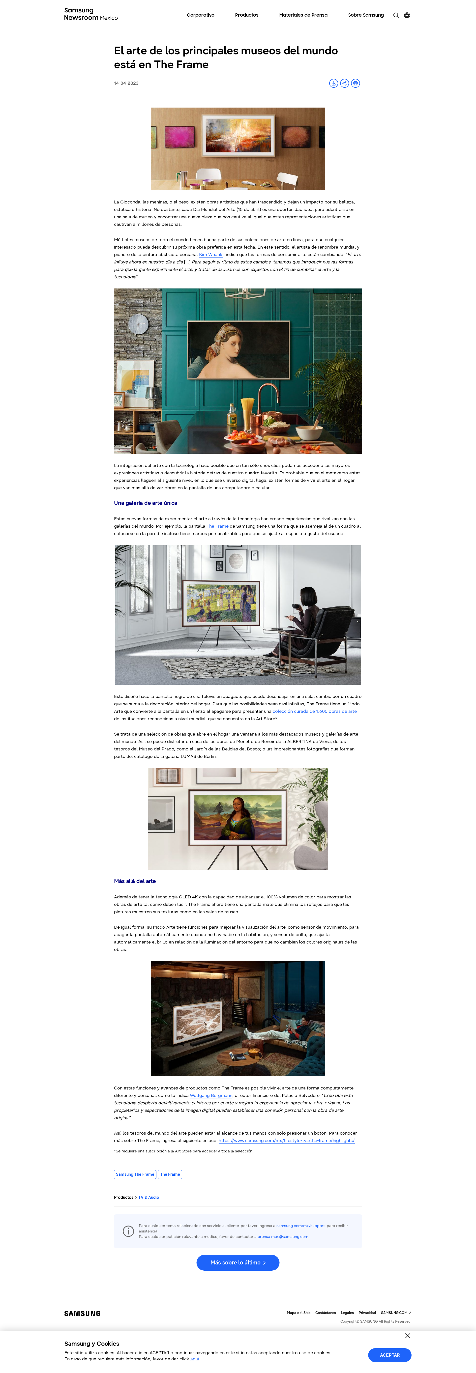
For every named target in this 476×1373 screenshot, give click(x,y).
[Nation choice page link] (407, 15)
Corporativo (200, 15)
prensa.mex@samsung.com (283, 1236)
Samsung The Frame (135, 1174)
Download (333, 83)
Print (355, 83)
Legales (347, 1313)
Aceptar (390, 1355)
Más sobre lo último (235, 1262)
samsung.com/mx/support (300, 1225)
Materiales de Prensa (303, 15)
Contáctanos (325, 1313)
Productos (247, 15)
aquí (194, 1359)
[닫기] (408, 1336)
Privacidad (367, 1313)
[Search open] (396, 15)
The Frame (170, 1174)
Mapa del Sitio (298, 1313)
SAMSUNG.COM (394, 1313)
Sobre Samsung (366, 15)
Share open (344, 83)
